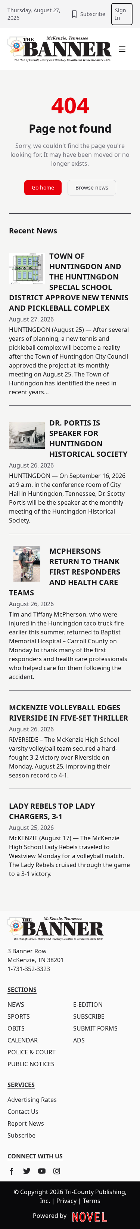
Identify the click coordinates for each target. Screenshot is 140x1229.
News (15, 1004)
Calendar (22, 1040)
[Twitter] (26, 1171)
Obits (16, 1028)
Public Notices (31, 1064)
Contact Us (22, 1111)
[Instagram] (56, 1171)
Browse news (91, 187)
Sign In (120, 14)
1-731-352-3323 (28, 969)
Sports (18, 1016)
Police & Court (31, 1052)
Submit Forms (95, 1028)
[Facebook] (11, 1171)
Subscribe (92, 13)
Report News (25, 1123)
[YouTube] (41, 1171)
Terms (91, 1201)
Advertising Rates (32, 1100)
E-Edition (88, 1004)
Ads (79, 1040)
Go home (43, 187)
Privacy (66, 1201)
